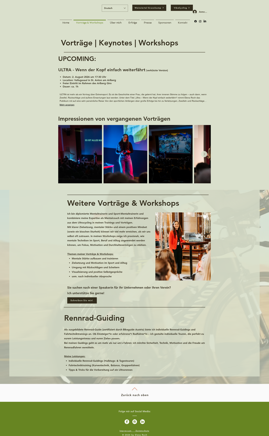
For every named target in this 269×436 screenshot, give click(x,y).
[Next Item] (204, 154)
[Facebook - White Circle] (127, 421)
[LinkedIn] (204, 21)
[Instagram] (200, 21)
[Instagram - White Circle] (134, 421)
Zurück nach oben (135, 395)
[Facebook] (195, 21)
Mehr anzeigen (67, 105)
